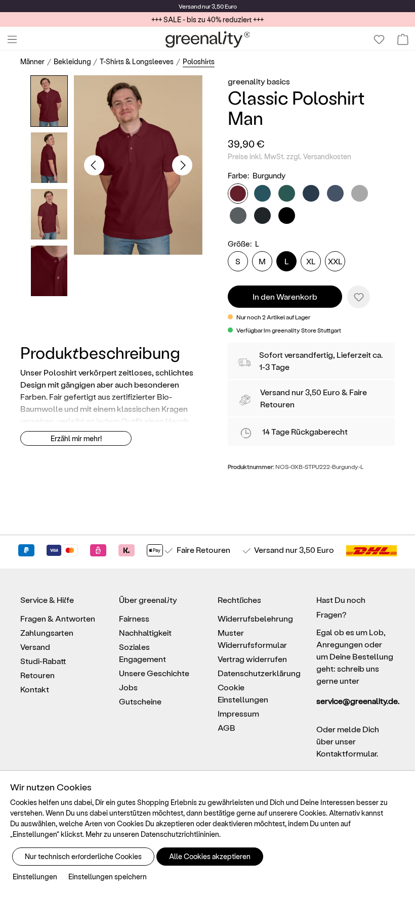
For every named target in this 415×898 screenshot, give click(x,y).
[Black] (287, 215)
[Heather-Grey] (359, 193)
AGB (226, 727)
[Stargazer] (262, 193)
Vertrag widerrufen (252, 659)
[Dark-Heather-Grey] (262, 215)
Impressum (238, 713)
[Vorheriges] (94, 165)
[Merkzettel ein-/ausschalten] (358, 297)
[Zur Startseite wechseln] (207, 39)
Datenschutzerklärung (259, 673)
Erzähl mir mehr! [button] (76, 438)
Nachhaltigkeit (145, 632)
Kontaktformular (346, 753)
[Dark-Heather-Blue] (335, 193)
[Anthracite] (238, 215)
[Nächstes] (182, 165)
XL (311, 261)
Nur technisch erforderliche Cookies (83, 856)
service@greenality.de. (355, 700)
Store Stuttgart (321, 330)
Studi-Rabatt (43, 661)
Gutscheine (140, 701)
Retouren (37, 675)
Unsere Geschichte (154, 673)
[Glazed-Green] (287, 193)
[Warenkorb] (403, 39)
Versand (190, 6)
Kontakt (34, 689)
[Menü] (12, 39)
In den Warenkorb (285, 296)
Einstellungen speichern (107, 876)
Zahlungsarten (46, 632)
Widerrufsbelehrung (255, 618)
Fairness (134, 618)
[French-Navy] (311, 193)
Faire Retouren (203, 549)
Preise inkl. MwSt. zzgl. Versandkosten (289, 156)
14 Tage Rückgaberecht (305, 431)
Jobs (128, 687)
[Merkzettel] (379, 39)
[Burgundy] (238, 193)
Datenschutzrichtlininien (180, 834)
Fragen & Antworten (57, 618)
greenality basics (259, 81)
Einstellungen (35, 876)
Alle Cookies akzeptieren (210, 856)
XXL (335, 261)
